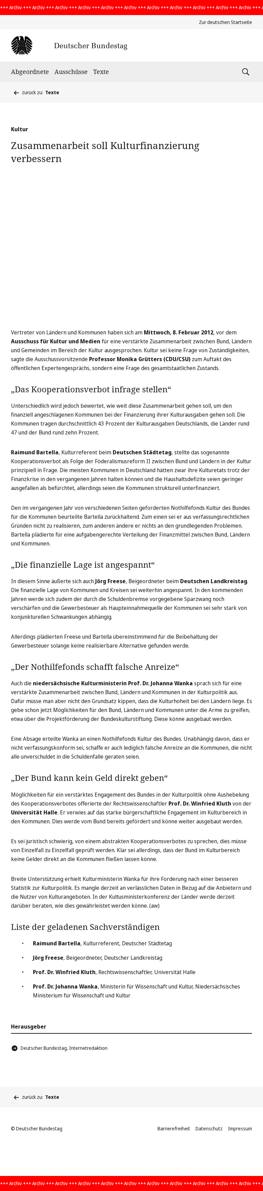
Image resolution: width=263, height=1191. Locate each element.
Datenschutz (209, 1128)
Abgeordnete (30, 71)
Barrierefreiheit (174, 1128)
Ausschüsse (71, 71)
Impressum (240, 1128)
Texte (101, 71)
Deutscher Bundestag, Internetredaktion (64, 1048)
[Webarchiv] (69, 45)
